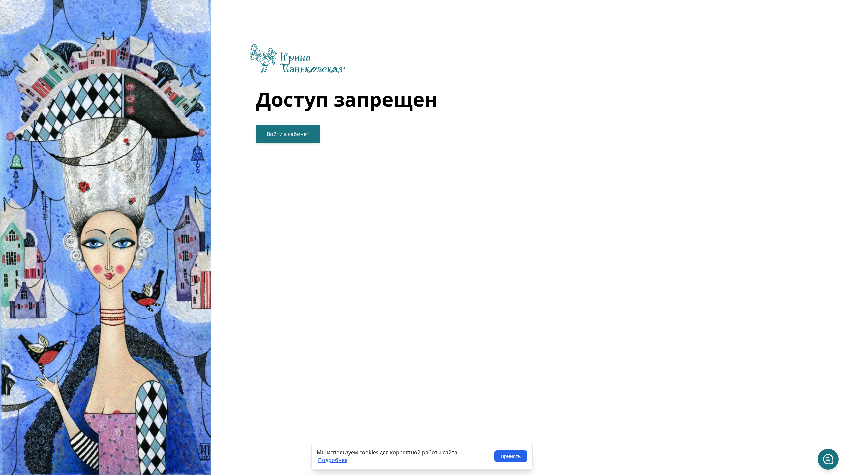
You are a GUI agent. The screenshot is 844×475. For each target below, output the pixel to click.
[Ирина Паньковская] (346, 58)
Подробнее (332, 460)
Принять (511, 456)
